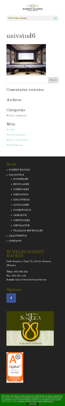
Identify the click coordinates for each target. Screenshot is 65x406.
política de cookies (10, 402)
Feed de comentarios (17, 140)
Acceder (10, 130)
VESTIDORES (21, 220)
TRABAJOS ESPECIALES (28, 231)
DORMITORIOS (22, 210)
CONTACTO (15, 241)
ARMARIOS (20, 215)
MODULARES (21, 184)
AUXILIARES (21, 205)
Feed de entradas (15, 135)
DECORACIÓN (21, 226)
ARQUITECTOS (18, 236)
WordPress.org (14, 145)
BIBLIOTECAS (21, 200)
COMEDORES (21, 189)
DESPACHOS (20, 195)
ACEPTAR (32, 404)
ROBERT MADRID (19, 170)
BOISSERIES (20, 179)
